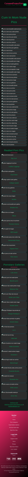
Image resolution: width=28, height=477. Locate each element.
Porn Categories (14, 422)
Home (14, 419)
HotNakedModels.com (14, 406)
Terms (14, 441)
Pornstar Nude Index (14, 427)
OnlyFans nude (14, 402)
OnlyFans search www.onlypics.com (14, 404)
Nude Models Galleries (14, 424)
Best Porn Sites (14, 430)
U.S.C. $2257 (14, 449)
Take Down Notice (14, 446)
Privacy (14, 444)
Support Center (14, 438)
